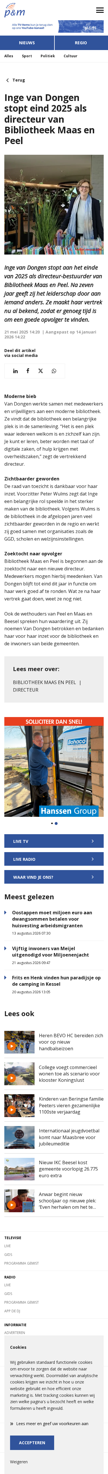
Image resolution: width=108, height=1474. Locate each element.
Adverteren (14, 1332)
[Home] (27, 10)
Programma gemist (21, 1263)
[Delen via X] (41, 371)
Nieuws (27, 42)
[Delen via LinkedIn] (15, 371)
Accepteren (32, 1442)
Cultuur (70, 56)
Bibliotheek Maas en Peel (44, 682)
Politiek (48, 56)
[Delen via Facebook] (28, 371)
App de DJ (12, 1311)
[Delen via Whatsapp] (54, 371)
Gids (8, 1254)
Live (7, 1245)
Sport (27, 56)
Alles (8, 56)
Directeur (25, 690)
